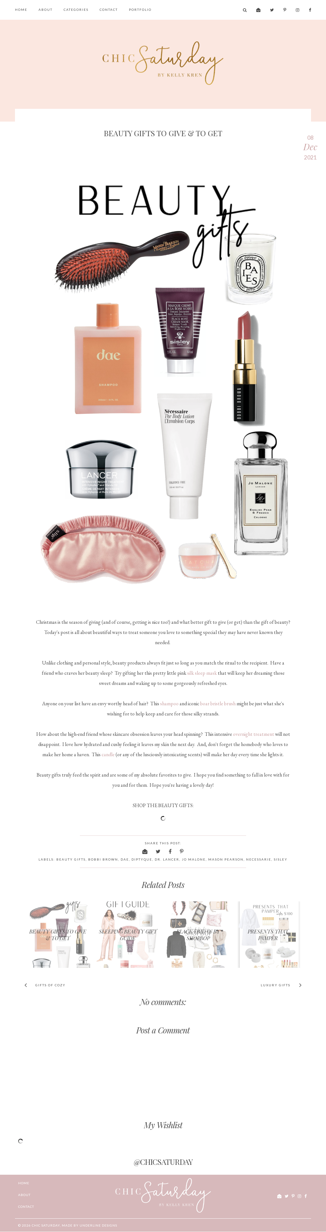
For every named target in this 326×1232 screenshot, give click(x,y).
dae (125, 859)
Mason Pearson (226, 859)
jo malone (194, 859)
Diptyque (141, 859)
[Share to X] (158, 851)
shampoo (169, 703)
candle (108, 754)
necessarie (258, 859)
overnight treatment (253, 734)
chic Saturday (46, 1225)
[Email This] (145, 851)
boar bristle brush (218, 703)
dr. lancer (167, 859)
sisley (280, 859)
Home (21, 9)
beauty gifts (71, 859)
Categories (76, 9)
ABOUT (46, 9)
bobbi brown (103, 859)
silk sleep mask (202, 673)
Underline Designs (98, 1225)
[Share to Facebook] (170, 851)
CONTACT (109, 9)
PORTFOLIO (140, 9)
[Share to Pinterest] (182, 851)
